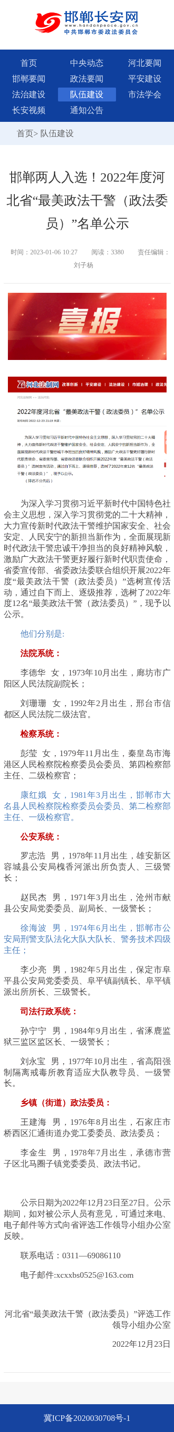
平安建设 (144, 78)
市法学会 (144, 94)
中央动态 (86, 63)
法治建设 (28, 94)
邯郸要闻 (28, 78)
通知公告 (86, 110)
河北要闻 (144, 63)
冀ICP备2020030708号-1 (87, 1418)
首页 (28, 63)
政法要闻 (86, 78)
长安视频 (28, 110)
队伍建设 (86, 94)
